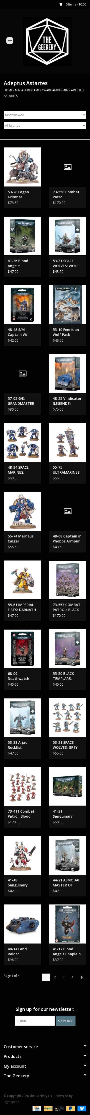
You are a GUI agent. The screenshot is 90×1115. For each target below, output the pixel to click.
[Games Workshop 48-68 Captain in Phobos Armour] (67, 511)
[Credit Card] (36, 1108)
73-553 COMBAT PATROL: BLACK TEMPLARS (66, 607)
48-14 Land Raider (17, 951)
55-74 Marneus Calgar (21, 538)
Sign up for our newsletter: (45, 1009)
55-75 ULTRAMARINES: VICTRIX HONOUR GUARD (67, 470)
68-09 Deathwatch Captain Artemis (22, 676)
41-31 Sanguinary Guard (63, 814)
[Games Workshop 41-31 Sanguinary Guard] (67, 786)
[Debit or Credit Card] (58, 1108)
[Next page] (81, 977)
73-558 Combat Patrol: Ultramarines (66, 195)
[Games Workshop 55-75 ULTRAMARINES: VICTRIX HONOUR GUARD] (67, 442)
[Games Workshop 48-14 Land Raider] (22, 924)
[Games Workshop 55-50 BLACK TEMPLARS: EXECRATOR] (67, 648)
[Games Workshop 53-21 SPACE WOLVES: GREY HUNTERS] (67, 717)
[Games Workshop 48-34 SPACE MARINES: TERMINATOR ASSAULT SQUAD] (22, 442)
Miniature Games (28, 90)
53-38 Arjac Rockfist (17, 745)
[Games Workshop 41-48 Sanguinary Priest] (22, 855)
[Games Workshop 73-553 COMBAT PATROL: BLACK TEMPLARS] (67, 580)
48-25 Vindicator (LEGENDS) (67, 401)
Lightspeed (12, 1102)
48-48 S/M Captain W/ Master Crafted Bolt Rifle (21, 332)
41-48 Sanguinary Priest (18, 883)
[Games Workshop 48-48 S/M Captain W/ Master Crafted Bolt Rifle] (22, 304)
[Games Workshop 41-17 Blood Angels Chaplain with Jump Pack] (67, 924)
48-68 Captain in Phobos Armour (67, 538)
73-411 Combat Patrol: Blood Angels (21, 814)
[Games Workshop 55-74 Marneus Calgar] (22, 511)
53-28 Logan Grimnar (18, 194)
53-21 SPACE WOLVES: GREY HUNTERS (65, 745)
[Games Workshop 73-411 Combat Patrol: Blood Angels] (22, 786)
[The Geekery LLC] (55, 41)
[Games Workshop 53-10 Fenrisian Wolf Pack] (67, 304)
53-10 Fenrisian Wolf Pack (66, 332)
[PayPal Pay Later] (70, 1108)
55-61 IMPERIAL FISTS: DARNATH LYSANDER (22, 607)
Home (8, 90)
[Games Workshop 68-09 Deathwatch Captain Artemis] (22, 648)
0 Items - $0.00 (75, 4)
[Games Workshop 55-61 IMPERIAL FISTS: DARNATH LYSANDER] (22, 580)
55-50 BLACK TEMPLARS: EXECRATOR (63, 676)
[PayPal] (47, 1108)
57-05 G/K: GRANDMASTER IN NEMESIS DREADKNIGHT (21, 401)
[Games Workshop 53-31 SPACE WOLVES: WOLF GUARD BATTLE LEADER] (67, 235)
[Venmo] (81, 1108)
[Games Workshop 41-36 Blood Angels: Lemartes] (22, 235)
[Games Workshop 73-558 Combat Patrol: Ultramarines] (67, 167)
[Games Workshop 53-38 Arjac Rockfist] (22, 717)
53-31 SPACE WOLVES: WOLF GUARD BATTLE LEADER (66, 263)
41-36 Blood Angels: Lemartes (18, 263)
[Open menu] (10, 40)
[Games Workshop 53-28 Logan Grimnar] (22, 167)
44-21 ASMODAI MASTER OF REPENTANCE (66, 883)
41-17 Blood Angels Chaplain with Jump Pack (67, 952)
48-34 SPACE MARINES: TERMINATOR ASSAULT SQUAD (22, 470)
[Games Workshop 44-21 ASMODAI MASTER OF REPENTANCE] (67, 855)
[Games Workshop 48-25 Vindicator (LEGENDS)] (67, 373)
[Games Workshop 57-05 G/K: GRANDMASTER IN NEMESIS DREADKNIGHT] (22, 373)
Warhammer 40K (56, 90)
